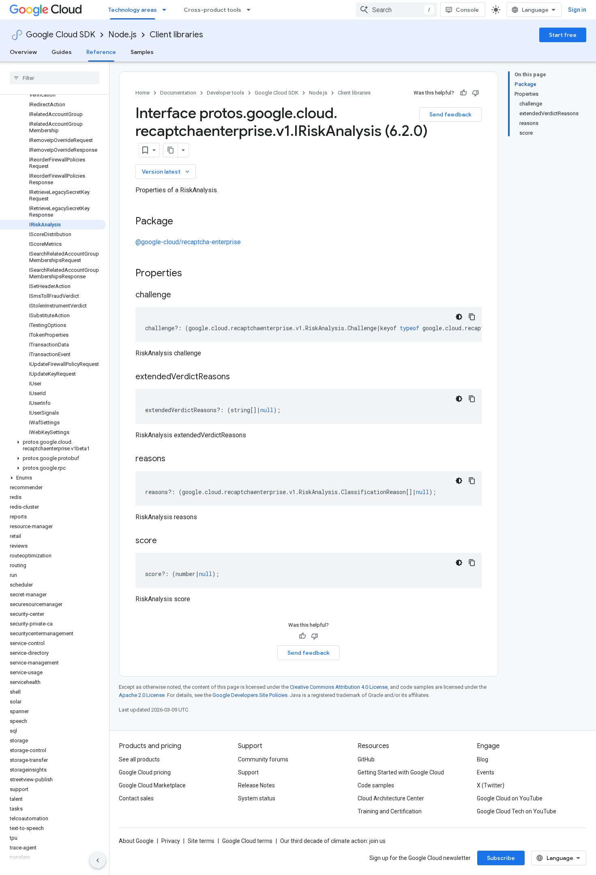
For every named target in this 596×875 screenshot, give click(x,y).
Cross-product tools (212, 9)
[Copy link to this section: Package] (181, 222)
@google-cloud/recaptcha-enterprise (188, 242)
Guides (61, 52)
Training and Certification (390, 811)
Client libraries (176, 35)
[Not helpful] (476, 93)
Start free (563, 35)
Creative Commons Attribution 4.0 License (339, 687)
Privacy (170, 841)
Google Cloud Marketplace (152, 785)
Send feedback (450, 114)
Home (142, 93)
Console (467, 9)
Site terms (201, 841)
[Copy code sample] (471, 316)
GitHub (366, 759)
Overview (23, 52)
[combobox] (396, 9)
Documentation (178, 93)
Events (485, 772)
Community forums (263, 759)
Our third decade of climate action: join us (333, 841)
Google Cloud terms (247, 841)
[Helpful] (463, 93)
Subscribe (501, 858)
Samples (142, 52)
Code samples (376, 785)
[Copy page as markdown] (170, 150)
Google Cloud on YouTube (509, 798)
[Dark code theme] (458, 316)
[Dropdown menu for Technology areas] (166, 9)
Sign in (577, 9)
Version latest (166, 171)
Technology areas (132, 9)
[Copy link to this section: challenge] (179, 295)
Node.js (122, 35)
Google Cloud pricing (145, 772)
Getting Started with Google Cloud (401, 772)
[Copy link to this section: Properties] (192, 274)
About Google (136, 841)
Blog (482, 759)
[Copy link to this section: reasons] (173, 459)
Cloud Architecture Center (391, 798)
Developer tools (225, 93)
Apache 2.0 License (142, 695)
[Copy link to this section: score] (165, 541)
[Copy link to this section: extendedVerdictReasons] (238, 377)
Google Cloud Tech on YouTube (516, 811)
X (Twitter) (490, 785)
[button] (53, 445)
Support (248, 772)
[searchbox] (54, 77)
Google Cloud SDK (60, 35)
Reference (101, 52)
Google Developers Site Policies (249, 695)
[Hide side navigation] (98, 860)
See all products (139, 759)
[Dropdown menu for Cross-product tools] (251, 9)
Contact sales (136, 798)
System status (256, 798)
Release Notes (256, 785)
